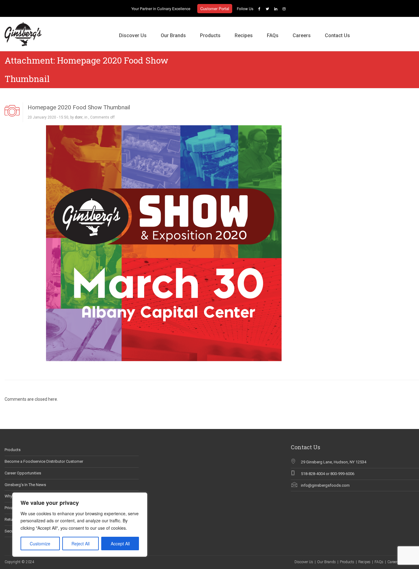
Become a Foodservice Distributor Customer (44, 461)
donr (79, 117)
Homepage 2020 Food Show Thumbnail (79, 107)
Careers (302, 35)
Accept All (120, 543)
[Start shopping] (364, 29)
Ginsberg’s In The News (25, 484)
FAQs (273, 35)
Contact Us (337, 35)
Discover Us (133, 35)
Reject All (80, 543)
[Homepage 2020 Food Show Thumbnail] (164, 242)
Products (210, 35)
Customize (40, 543)
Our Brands (173, 35)
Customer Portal (214, 8)
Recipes (244, 35)
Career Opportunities (23, 473)
